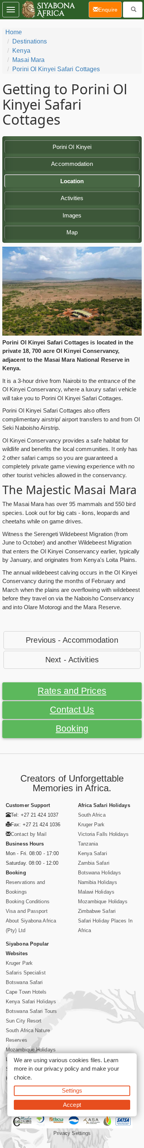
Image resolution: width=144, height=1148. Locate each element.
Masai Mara (28, 60)
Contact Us (72, 710)
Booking (72, 729)
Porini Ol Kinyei (72, 147)
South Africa (92, 815)
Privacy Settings (72, 1133)
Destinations (29, 41)
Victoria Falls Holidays (103, 834)
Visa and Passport (27, 911)
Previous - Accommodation (72, 640)
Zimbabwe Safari (97, 911)
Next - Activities (72, 659)
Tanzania (88, 844)
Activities (72, 198)
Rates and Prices (72, 691)
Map (72, 232)
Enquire (110, 9)
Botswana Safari (24, 982)
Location (72, 181)
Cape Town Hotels (26, 992)
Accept (72, 1104)
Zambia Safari (93, 863)
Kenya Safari (92, 853)
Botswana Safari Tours (31, 1011)
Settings (72, 1090)
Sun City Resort (24, 1021)
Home (13, 32)
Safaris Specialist (26, 973)
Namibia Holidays (98, 882)
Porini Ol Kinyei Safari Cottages (56, 69)
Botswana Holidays (99, 873)
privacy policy (61, 1068)
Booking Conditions (28, 901)
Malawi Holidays (96, 892)
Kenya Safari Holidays (31, 1001)
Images (72, 215)
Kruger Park (91, 824)
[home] (47, 9)
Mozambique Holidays (103, 901)
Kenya (21, 50)
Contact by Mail (28, 834)
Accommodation (72, 163)
